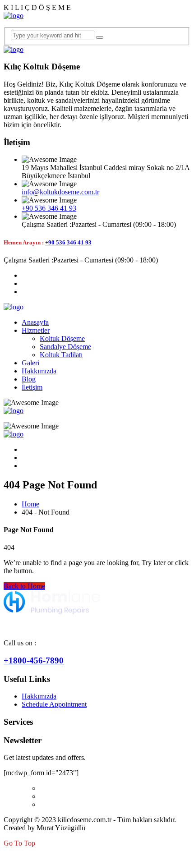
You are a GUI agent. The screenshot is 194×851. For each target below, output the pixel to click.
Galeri (30, 363)
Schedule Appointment (54, 704)
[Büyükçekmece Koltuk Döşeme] (13, 15)
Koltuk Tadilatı (61, 355)
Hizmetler (36, 330)
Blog (29, 379)
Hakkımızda (39, 371)
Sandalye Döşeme (65, 346)
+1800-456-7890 (34, 660)
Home (30, 504)
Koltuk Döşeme (62, 338)
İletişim (32, 387)
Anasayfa (35, 322)
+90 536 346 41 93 (49, 208)
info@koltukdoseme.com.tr (60, 192)
